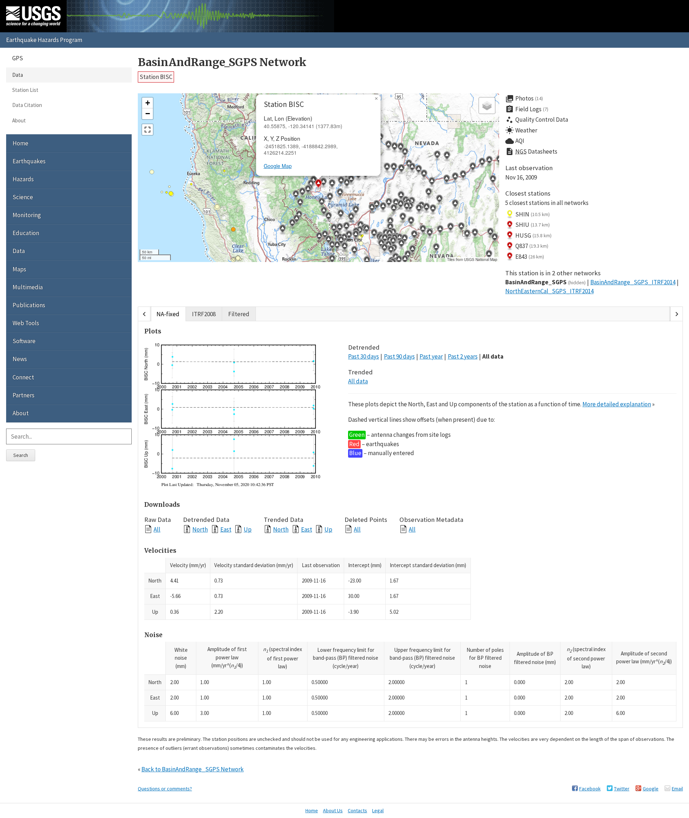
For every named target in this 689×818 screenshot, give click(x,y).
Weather (521, 130)
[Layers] (487, 105)
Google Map (278, 165)
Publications (29, 305)
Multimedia (28, 287)
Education (26, 233)
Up (248, 529)
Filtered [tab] (238, 314)
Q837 (531, 246)
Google (650, 788)
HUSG (533, 235)
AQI (514, 141)
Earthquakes (29, 161)
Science (23, 197)
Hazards (23, 179)
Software (24, 341)
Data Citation (27, 105)
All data (492, 356)
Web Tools (26, 323)
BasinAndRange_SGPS (545, 282)
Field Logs (526, 109)
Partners (23, 395)
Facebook (590, 788)
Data (17, 74)
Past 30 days (363, 356)
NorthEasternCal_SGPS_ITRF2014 (549, 291)
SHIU (532, 225)
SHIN (532, 214)
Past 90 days (399, 356)
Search (20, 455)
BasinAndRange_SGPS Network (222, 62)
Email (677, 788)
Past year (431, 356)
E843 (529, 257)
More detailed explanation (616, 404)
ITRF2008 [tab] (204, 314)
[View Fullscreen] (147, 129)
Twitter (621, 788)
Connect (23, 377)
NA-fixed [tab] (167, 314)
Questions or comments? (165, 788)
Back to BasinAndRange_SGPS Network (192, 769)
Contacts (357, 810)
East (225, 529)
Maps (19, 269)
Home (20, 143)
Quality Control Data (536, 120)
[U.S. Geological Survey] (33, 16)
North (200, 529)
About (19, 120)
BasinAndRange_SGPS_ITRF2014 (632, 282)
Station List (25, 90)
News (20, 359)
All (157, 529)
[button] (321, 202)
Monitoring (27, 215)
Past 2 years (463, 356)
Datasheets (531, 151)
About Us (333, 810)
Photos (524, 98)
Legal (378, 810)
